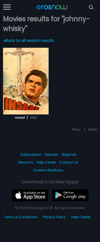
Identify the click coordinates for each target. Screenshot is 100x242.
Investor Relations (48, 170)
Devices (51, 154)
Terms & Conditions (21, 217)
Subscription (31, 154)
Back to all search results (30, 40)
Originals (69, 154)
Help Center (46, 162)
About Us (25, 162)
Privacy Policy (54, 217)
